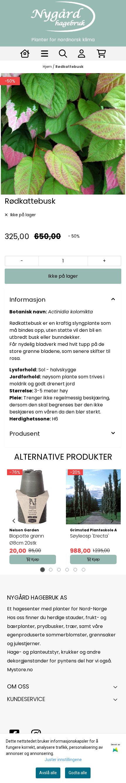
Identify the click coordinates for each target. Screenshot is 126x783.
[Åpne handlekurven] (101, 54)
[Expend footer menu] (117, 699)
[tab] (42, 569)
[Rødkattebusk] (63, 134)
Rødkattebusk (69, 66)
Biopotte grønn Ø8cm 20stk (26, 539)
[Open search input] (63, 53)
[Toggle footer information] (117, 686)
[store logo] (63, 16)
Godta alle (78, 772)
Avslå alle (48, 772)
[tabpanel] (33, 521)
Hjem (48, 66)
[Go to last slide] (14, 521)
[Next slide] (112, 521)
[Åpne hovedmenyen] (44, 54)
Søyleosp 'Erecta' (89, 536)
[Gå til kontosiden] (25, 54)
